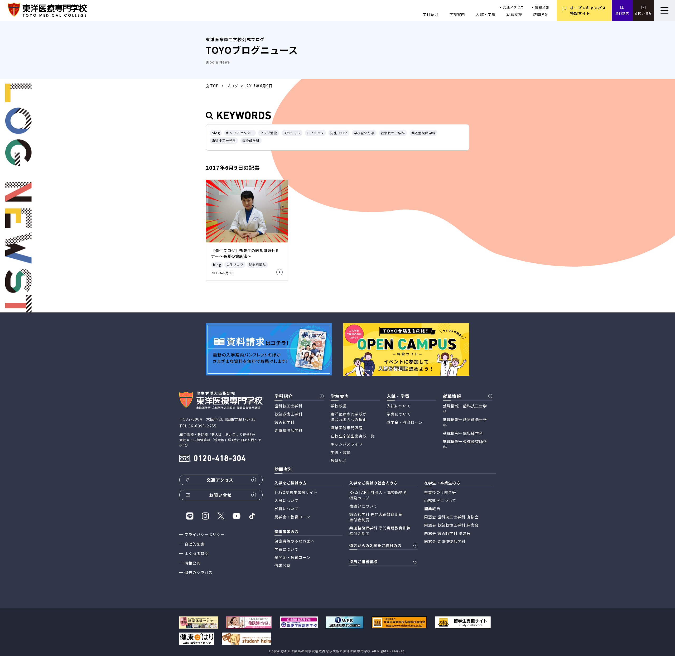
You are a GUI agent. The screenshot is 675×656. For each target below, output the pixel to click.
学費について (399, 414)
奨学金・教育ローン (405, 422)
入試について (399, 405)
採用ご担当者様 (363, 561)
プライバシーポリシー (205, 534)
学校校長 (339, 405)
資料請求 (622, 13)
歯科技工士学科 (224, 140)
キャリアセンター (240, 133)
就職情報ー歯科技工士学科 (465, 408)
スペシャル (292, 133)
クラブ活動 (268, 133)
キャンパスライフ (347, 444)
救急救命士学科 (393, 133)
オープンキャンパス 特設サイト (588, 10)
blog (216, 133)
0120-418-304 (220, 459)
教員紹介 (339, 460)
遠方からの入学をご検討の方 (375, 545)
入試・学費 (486, 14)
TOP (214, 85)
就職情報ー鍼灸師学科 (463, 433)
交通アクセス (513, 7)
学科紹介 (431, 14)
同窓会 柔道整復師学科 (444, 541)
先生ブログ (339, 133)
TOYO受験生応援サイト (295, 492)
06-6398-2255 (202, 425)
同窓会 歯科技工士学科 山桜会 (451, 516)
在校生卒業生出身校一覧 (353, 435)
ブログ (232, 85)
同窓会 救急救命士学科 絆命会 (451, 525)
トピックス (315, 133)
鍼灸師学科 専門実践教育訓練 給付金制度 (376, 517)
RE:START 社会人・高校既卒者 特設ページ (378, 495)
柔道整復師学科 (423, 133)
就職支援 (515, 14)
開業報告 (432, 508)
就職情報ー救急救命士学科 (465, 422)
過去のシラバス (199, 572)
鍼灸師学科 (251, 140)
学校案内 (457, 14)
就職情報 (452, 396)
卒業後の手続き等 (440, 492)
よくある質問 (197, 553)
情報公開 (542, 7)
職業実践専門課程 (347, 427)
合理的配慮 (195, 544)
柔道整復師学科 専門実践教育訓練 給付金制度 (380, 530)
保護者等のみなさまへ (294, 541)
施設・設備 (341, 452)
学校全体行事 (364, 133)
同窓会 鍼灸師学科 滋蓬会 (447, 533)
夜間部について (363, 506)
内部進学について (440, 500)
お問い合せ (643, 13)
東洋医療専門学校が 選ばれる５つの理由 (349, 416)
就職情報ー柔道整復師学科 (465, 444)
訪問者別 (541, 14)
